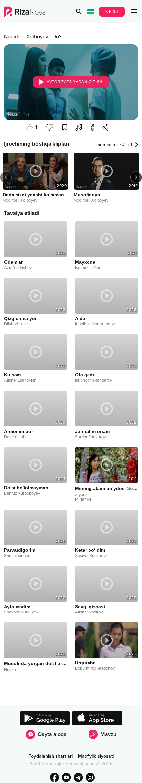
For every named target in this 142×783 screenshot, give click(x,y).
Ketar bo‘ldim (90, 550)
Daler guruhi (15, 437)
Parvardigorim (19, 550)
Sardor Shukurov (90, 437)
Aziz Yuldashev (18, 267)
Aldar (81, 318)
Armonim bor (18, 431)
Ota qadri (85, 374)
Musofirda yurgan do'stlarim (35, 663)
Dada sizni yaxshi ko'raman (33, 194)
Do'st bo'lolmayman (26, 487)
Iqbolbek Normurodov (95, 324)
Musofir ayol (88, 194)
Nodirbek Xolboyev (26, 36)
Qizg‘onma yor (20, 318)
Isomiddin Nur (87, 267)
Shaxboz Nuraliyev (21, 612)
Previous (6, 177)
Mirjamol (83, 499)
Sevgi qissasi (90, 606)
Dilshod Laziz (16, 324)
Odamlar (13, 262)
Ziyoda (81, 494)
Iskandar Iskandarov (93, 380)
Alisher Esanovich (20, 380)
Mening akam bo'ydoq (106, 488)
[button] (79, 12)
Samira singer (16, 555)
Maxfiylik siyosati (96, 756)
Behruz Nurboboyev (22, 493)
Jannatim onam (92, 431)
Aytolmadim (17, 606)
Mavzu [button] (108, 734)
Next (136, 177)
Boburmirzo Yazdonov (95, 668)
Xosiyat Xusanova (91, 555)
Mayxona (85, 262)
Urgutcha (85, 662)
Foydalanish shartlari (50, 756)
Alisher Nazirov (89, 612)
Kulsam (12, 374)
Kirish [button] (112, 11)
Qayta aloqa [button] (52, 734)
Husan (10, 669)
